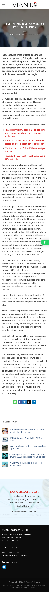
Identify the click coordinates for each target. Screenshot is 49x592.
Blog (24, 21)
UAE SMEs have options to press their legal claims (27, 447)
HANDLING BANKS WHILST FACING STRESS (25, 439)
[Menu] (3, 4)
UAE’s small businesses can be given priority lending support (27, 430)
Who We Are (17, 586)
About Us (7, 586)
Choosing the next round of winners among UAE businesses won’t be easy (27, 455)
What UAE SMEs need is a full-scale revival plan (26, 464)
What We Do (29, 586)
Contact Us (33, 588)
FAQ (44, 586)
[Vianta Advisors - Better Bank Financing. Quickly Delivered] (24, 4)
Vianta (37, 35)
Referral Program (19, 588)
